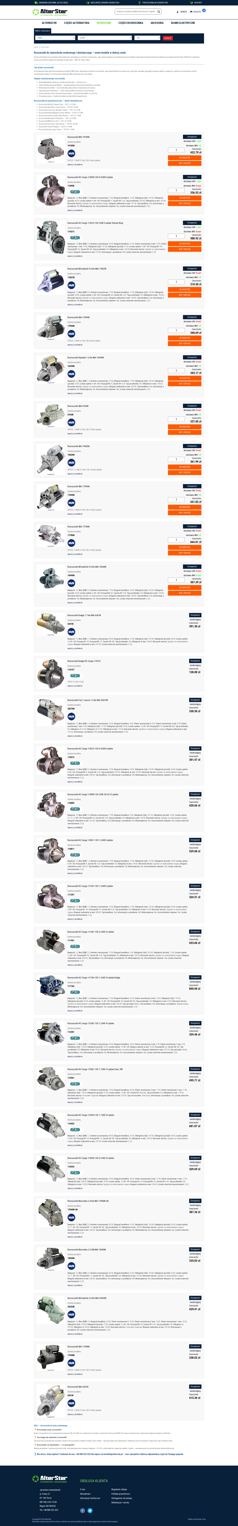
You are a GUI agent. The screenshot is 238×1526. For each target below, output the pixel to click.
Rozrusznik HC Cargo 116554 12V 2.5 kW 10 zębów (91, 1158)
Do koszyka (184, 158)
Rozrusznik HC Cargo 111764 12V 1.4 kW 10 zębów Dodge (94, 977)
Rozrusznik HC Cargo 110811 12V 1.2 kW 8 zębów (90, 840)
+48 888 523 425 (50, 1510)
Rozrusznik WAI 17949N (78, 486)
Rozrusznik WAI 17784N (78, 526)
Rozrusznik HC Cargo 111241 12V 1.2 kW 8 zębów (90, 886)
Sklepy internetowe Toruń (197, 1519)
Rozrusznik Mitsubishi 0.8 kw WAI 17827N (87, 268)
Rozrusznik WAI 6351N (78, 1386)
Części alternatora (76, 22)
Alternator (49, 22)
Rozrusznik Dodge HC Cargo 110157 (84, 661)
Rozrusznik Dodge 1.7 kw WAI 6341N (84, 615)
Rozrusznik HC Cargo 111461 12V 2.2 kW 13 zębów (91, 932)
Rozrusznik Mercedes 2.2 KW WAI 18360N (87, 1249)
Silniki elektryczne (183, 22)
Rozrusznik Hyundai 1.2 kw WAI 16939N (86, 357)
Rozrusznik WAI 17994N (78, 317)
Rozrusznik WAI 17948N (78, 1346)
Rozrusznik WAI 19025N (78, 446)
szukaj (166, 38)
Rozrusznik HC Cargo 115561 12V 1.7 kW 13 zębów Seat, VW (95, 1069)
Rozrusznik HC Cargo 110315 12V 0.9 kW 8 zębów (90, 748)
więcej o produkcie (75, 164)
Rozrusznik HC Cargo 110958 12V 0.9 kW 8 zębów (90, 177)
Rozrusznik (104, 22)
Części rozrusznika (131, 22)
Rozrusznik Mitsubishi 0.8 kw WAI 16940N (87, 566)
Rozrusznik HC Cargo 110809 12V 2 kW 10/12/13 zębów (93, 794)
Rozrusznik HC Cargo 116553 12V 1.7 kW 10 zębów (91, 1115)
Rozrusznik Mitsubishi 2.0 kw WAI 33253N (87, 1298)
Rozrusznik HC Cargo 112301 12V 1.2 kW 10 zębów (91, 1023)
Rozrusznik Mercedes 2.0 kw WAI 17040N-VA (88, 1201)
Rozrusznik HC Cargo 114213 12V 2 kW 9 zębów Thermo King (95, 223)
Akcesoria (157, 22)
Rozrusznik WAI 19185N (78, 137)
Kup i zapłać (185, 163)
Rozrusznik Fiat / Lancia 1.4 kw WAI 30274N (88, 700)
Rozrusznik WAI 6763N (78, 406)
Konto (184, 11)
